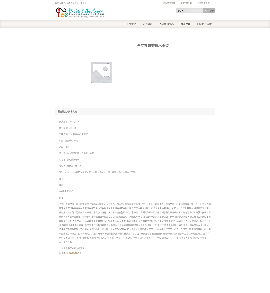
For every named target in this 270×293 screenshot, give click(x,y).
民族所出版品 (166, 24)
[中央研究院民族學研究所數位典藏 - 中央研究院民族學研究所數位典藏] (80, 12)
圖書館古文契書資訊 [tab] (67, 111)
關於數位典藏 (204, 24)
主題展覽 (131, 24)
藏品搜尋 (185, 24)
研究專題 (147, 24)
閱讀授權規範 (75, 253)
